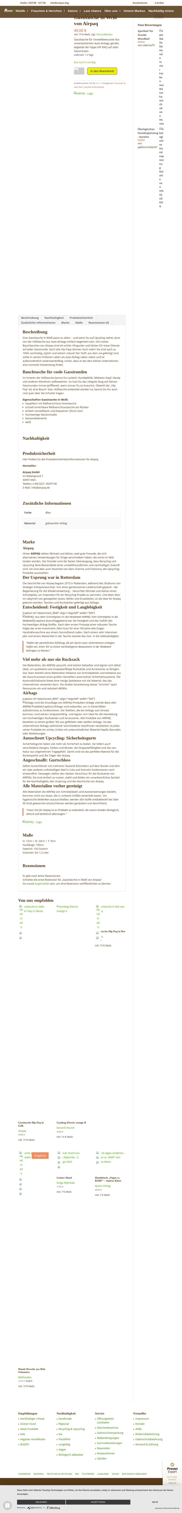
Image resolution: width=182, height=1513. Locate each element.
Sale (22, 1434)
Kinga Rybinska (66, 1182)
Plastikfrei (64, 1439)
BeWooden (24, 1377)
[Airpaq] (32, 822)
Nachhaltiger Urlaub (32, 1418)
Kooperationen (106, 1453)
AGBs (138, 1429)
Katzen (73, 11)
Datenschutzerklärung (171, 1508)
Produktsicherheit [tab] (81, 317)
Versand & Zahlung (146, 1444)
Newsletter (103, 1448)
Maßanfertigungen (108, 1438)
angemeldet (42, 883)
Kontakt (139, 1423)
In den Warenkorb (102, 71)
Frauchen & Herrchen (46, 11)
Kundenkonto (140, 2)
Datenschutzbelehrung (148, 1439)
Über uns (111, 11)
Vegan (62, 1449)
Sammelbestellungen (109, 1443)
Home (8, 11)
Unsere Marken (134, 11)
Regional (64, 1423)
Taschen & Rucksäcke (94, 87)
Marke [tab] (65, 322)
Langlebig (64, 1444)
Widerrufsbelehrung (147, 1434)
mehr (155, 1502)
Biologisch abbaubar (71, 1454)
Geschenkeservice (107, 1427)
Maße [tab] (79, 322)
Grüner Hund (28, 1423)
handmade (65, 1418)
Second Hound (65, 1127)
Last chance (92, 11)
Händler (101, 1458)
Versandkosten (104, 34)
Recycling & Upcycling (72, 1429)
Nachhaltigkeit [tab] (54, 317)
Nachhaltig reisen (161, 11)
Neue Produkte (29, 1429)
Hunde (20, 11)
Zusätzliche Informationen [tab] (38, 322)
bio (60, 1434)
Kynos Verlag (102, 1186)
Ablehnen (41, 1502)
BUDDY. (24, 1444)
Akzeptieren (98, 1502)
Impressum (142, 1418)
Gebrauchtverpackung (110, 1432)
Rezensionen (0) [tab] (99, 322)
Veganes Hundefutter (33, 1439)
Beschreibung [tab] (30, 317)
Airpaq (22, 1131)
